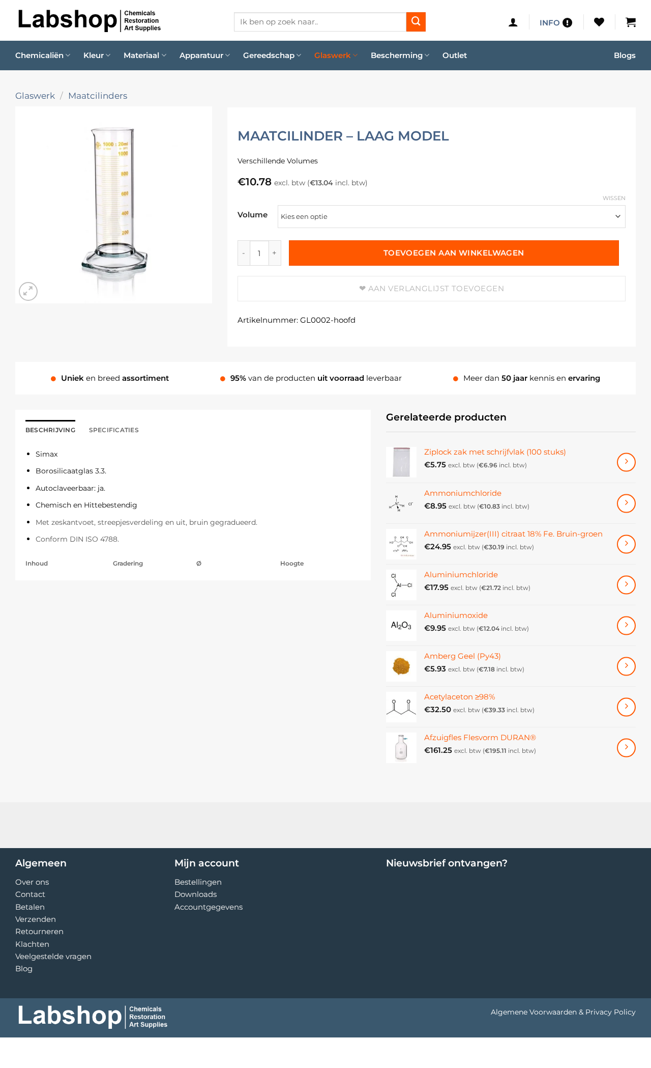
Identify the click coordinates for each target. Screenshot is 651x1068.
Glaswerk (332, 55)
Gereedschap (268, 55)
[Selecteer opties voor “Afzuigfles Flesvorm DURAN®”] (626, 747)
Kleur (93, 55)
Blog (24, 968)
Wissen (614, 198)
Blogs (625, 55)
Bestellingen (198, 882)
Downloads (195, 894)
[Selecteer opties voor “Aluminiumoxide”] (626, 625)
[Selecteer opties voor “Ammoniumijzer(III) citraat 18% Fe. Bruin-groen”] (626, 544)
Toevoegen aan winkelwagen (453, 253)
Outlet (454, 55)
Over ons (32, 882)
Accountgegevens (208, 907)
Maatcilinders (97, 95)
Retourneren (39, 931)
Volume (253, 215)
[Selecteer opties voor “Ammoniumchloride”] (626, 503)
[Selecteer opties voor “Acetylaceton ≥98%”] (626, 706)
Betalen (30, 907)
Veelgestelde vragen (53, 956)
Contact (30, 894)
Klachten (32, 944)
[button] (513, 22)
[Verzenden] (416, 22)
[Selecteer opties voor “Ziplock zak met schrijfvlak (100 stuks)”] (626, 462)
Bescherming (397, 55)
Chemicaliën (39, 55)
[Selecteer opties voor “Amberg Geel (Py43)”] (626, 666)
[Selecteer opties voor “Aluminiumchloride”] (626, 584)
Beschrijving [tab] (50, 430)
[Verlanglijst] (599, 22)
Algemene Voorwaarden (534, 1012)
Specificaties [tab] (114, 430)
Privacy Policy (610, 1012)
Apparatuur (201, 55)
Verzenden (35, 919)
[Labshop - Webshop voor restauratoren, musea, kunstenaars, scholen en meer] (117, 20)
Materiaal (141, 55)
